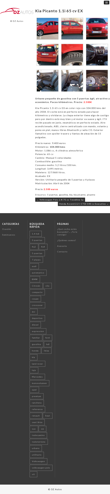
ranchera (37, 402)
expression (38, 331)
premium (36, 396)
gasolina (63, 194)
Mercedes (37, 377)
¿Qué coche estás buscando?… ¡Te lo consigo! (67, 232)
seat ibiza (37, 422)
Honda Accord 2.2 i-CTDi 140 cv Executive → (84, 204)
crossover (37, 305)
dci (33, 312)
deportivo (37, 318)
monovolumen (39, 383)
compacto (37, 292)
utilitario (37, 455)
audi (34, 266)
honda (35, 350)
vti (33, 474)
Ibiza (46, 350)
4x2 (34, 247)
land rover (37, 364)
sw (42, 429)
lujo (34, 370)
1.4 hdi (35, 234)
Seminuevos (8, 235)
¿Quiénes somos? (66, 240)
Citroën (36, 286)
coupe (35, 299)
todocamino (38, 435)
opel (34, 389)
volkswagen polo (41, 467)
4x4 (43, 247)
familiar (36, 337)
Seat (47, 415)
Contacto (62, 251)
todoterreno (39, 442)
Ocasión (6, 229)
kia (71, 194)
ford (47, 337)
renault (36, 415)
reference (37, 409)
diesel (35, 324)
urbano (36, 448)
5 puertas (52, 194)
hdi (48, 344)
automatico (38, 272)
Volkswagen (38, 461)
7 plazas (36, 259)
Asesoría (62, 246)
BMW (35, 279)
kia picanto (80, 194)
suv (34, 429)
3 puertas (37, 240)
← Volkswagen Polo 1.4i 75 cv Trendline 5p (60, 199)
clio (47, 286)
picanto (91, 194)
